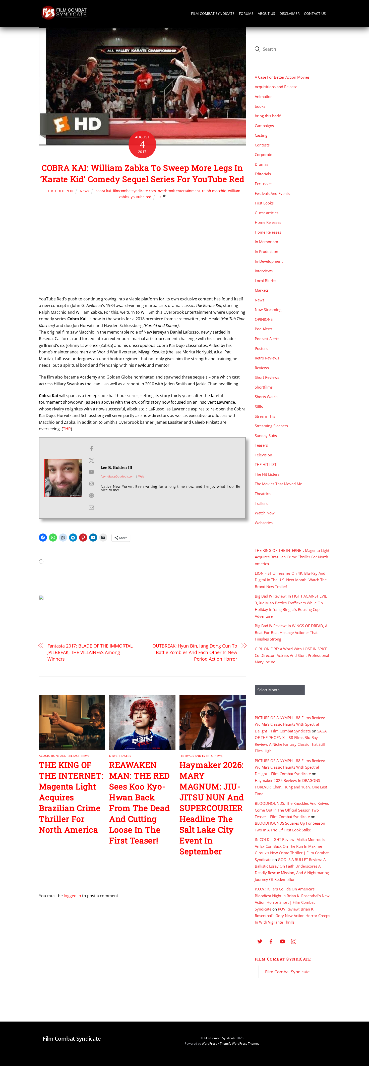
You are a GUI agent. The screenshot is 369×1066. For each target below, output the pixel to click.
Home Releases (268, 222)
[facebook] (271, 940)
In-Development (269, 261)
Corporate (263, 154)
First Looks (264, 202)
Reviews (262, 367)
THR (67, 429)
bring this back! (268, 115)
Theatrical (263, 493)
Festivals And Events (196, 756)
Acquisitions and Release (59, 756)
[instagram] (294, 940)
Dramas (261, 164)
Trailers (261, 503)
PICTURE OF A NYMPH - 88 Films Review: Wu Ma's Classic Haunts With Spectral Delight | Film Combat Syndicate (290, 724)
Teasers (125, 756)
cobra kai (103, 190)
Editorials (263, 173)
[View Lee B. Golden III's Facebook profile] (91, 448)
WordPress (209, 1043)
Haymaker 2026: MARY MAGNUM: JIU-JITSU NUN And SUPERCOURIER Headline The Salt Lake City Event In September (211, 808)
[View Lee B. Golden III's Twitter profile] (91, 460)
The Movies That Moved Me (278, 483)
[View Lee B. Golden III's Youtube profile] (91, 472)
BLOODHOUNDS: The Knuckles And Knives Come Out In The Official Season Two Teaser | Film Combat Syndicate (292, 810)
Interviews (264, 270)
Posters (261, 348)
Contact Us (315, 13)
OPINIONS (264, 319)
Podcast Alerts (267, 338)
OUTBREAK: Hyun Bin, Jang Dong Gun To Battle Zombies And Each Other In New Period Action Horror (194, 652)
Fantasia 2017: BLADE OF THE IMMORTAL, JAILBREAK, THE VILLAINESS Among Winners (90, 652)
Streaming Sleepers (271, 425)
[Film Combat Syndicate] (64, 18)
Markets (262, 290)
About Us (266, 13)
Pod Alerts (263, 328)
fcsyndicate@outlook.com (117, 476)
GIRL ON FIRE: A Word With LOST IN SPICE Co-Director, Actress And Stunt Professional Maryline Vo (292, 655)
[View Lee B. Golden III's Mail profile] (91, 507)
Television (263, 454)
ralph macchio (214, 190)
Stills (259, 406)
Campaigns (264, 125)
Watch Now (265, 512)
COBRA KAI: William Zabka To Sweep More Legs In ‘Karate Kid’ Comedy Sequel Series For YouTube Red (142, 173)
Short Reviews (267, 377)
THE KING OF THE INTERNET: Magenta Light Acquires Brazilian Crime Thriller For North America (71, 797)
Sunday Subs (266, 435)
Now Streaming (268, 309)
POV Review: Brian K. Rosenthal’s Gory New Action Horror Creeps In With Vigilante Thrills (292, 916)
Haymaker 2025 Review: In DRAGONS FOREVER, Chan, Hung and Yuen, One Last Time (291, 787)
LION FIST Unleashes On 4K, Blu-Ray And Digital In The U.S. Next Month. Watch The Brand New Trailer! (291, 580)
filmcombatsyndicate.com (134, 190)
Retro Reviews (267, 357)
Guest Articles (266, 212)
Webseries (264, 522)
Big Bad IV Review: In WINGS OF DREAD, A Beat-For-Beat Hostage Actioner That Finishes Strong (291, 632)
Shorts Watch (266, 396)
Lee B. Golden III (59, 191)
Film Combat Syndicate (212, 13)
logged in (72, 895)
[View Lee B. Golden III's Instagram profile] (91, 483)
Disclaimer (289, 13)
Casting (261, 135)
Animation (264, 96)
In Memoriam (266, 241)
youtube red (141, 196)
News (84, 190)
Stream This (265, 416)
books (260, 106)
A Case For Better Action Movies (282, 77)
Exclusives (263, 183)
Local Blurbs (265, 280)
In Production (266, 251)
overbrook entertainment (179, 190)
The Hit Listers (267, 474)
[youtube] (282, 940)
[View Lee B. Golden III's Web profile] (91, 495)
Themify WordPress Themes (239, 1043)
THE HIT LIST (265, 464)
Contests (262, 144)
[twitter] (260, 940)
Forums (246, 13)
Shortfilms (264, 387)
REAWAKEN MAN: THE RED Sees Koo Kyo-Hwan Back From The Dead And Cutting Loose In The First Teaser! (139, 802)
